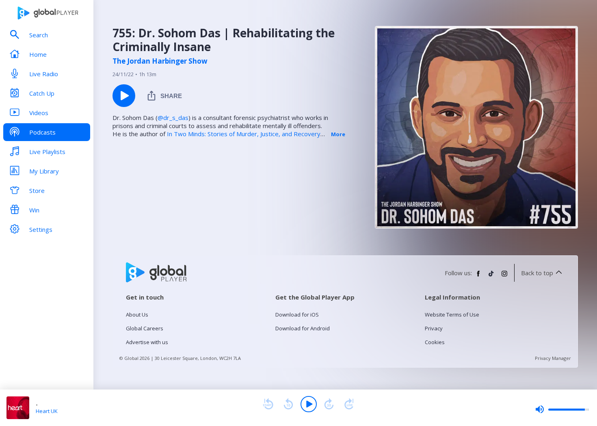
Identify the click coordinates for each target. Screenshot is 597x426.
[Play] (309, 404)
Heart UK (47, 411)
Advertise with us (147, 342)
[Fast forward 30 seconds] (329, 404)
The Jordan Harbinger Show (160, 61)
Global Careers (144, 328)
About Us (137, 314)
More (338, 134)
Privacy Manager (553, 358)
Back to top (537, 273)
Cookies (435, 342)
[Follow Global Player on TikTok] (491, 277)
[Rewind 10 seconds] (288, 404)
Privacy (434, 328)
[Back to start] (268, 404)
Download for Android (302, 328)
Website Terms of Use (452, 314)
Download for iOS (297, 314)
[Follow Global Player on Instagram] (504, 277)
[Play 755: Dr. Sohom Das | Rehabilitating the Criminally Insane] (123, 95)
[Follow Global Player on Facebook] (478, 277)
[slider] (562, 409)
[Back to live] (349, 404)
